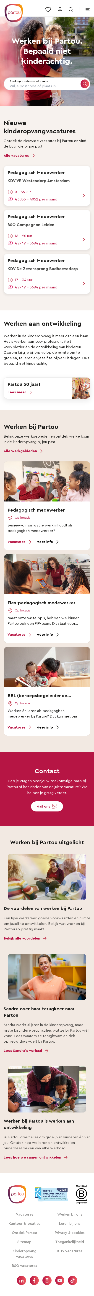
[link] (47, 186)
